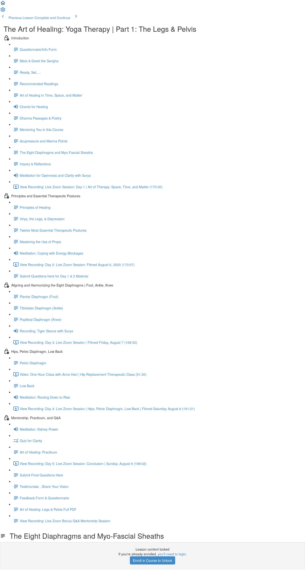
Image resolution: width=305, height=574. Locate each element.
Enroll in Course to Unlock (152, 560)
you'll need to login (172, 554)
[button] (3, 4)
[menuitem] (3, 11)
